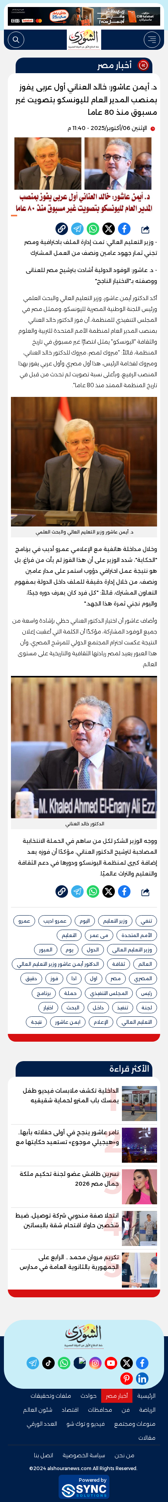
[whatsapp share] (93, 229)
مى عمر (99, 935)
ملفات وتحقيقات (50, 1395)
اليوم (85, 921)
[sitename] (84, 1336)
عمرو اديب (54, 921)
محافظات (100, 1409)
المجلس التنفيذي (109, 993)
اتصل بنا (43, 1455)
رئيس (146, 993)
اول (93, 978)
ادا (74, 978)
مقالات (146, 1437)
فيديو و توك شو (85, 1423)
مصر (116, 978)
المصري (143, 978)
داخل (98, 1008)
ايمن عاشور (67, 1022)
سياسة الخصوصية (84, 1455)
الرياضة (147, 1409)
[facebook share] (124, 229)
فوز (54, 978)
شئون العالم (37, 1409)
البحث (72, 1008)
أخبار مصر (117, 1395)
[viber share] (77, 229)
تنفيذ (122, 1008)
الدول (93, 950)
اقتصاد (70, 1409)
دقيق (31, 978)
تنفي (146, 921)
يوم (69, 950)
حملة (70, 993)
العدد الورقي (42, 1423)
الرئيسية (146, 1395)
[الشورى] (84, 40)
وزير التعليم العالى (132, 950)
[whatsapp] (61, 229)
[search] (16, 40)
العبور (45, 950)
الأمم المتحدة (137, 935)
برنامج (44, 993)
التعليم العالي (137, 1022)
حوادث (88, 1395)
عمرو (24, 921)
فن (126, 1409)
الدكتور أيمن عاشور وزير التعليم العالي (58, 964)
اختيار (48, 1008)
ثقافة (118, 964)
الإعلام (101, 1022)
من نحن (124, 1455)
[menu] (152, 40)
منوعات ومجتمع (134, 1423)
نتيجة (36, 1022)
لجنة (146, 1008)
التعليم (69, 935)
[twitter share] (108, 229)
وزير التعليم (115, 921)
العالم (145, 964)
